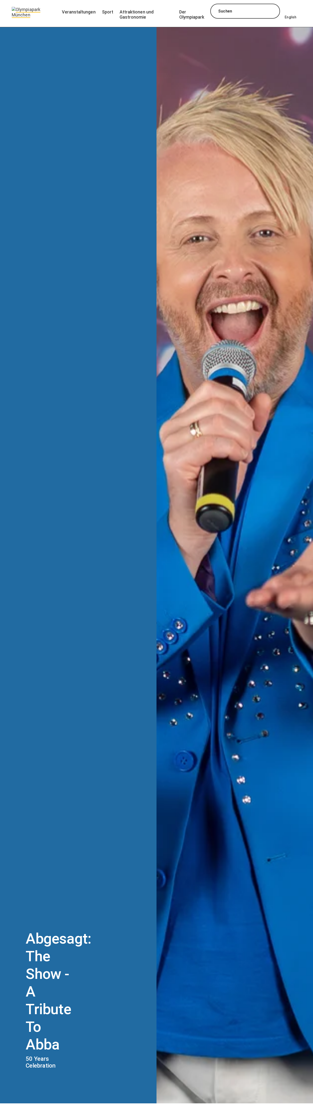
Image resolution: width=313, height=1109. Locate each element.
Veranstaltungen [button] (79, 11)
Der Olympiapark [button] (191, 14)
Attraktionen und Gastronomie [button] (137, 14)
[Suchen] (272, 12)
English (290, 17)
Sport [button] (107, 11)
